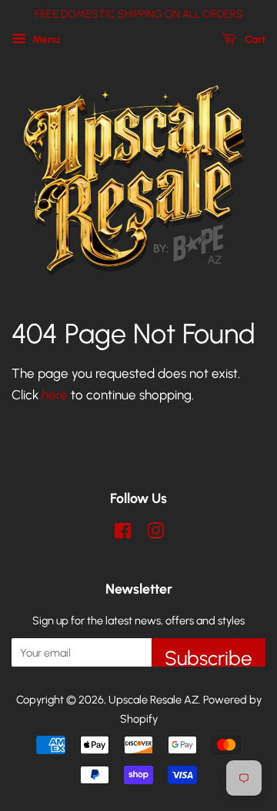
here (55, 394)
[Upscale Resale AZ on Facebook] (123, 534)
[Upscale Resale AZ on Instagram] (155, 534)
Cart (253, 39)
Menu (45, 39)
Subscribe (208, 656)
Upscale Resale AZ (153, 700)
